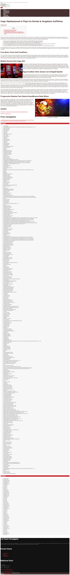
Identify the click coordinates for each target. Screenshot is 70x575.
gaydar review (6, 263)
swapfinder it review (7, 432)
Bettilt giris (5, 180)
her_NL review (6, 275)
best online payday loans (7, 177)
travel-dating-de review (7, 448)
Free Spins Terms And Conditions (10, 29)
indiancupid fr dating (7, 285)
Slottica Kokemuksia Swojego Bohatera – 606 (11, 416)
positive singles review (7, 387)
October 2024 (5, 482)
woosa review (5, 464)
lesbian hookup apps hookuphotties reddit (11, 306)
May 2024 (5, 487)
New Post (5, 350)
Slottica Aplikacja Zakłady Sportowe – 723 (11, 410)
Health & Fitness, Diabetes (8, 274)
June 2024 (5, 486)
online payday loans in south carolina (10, 361)
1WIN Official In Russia (7, 134)
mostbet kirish (5, 337)
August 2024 (5, 484)
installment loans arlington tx (8, 286)
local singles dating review (8, 310)
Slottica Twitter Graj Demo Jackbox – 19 (10, 419)
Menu (2, 7)
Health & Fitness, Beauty (7, 273)
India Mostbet (5, 284)
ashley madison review (7, 158)
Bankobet (5, 171)
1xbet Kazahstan (6, 143)
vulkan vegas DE (6, 455)
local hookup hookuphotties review (9, 309)
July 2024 (5, 485)
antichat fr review (6, 156)
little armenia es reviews (7, 308)
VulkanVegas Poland (7, 458)
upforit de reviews (6, 450)
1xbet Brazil (5, 141)
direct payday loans (6, 232)
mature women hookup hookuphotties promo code (12, 320)
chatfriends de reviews (7, 206)
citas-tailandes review (7, 216)
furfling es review (6, 259)
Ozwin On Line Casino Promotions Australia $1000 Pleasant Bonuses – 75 (17, 368)
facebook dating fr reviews (8, 244)
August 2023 (5, 496)
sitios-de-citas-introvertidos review (9, 402)
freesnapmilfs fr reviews (7, 257)
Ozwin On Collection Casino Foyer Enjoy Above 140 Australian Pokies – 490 (17, 367)
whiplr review (5, 461)
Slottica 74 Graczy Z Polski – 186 (9, 409)
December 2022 (6, 504)
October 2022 (5, 506)
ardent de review (6, 157)
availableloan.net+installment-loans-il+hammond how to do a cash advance (17, 160)
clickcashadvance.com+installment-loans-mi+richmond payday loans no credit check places (20, 217)
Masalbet (5, 317)
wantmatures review (7, 459)
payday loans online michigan (8, 375)
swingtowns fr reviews (7, 435)
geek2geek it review (7, 264)
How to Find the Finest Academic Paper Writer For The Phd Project (13, 121)
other (4, 364)
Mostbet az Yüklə (6, 333)
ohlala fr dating (6, 355)
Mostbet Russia (6, 343)
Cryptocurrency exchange (8, 228)
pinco (4, 380)
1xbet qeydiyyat (6, 144)
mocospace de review (7, 328)
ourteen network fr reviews (8, 365)
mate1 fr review (6, 319)
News (4, 351)
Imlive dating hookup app (8, 283)
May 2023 (5, 499)
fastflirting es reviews (7, 248)
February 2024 (6, 490)
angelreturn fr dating (7, 154)
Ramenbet (5, 389)
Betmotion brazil (6, 179)
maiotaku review (6, 316)
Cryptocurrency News (7, 229)
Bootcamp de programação (8, 189)
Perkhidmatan (6, 11)
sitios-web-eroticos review (8, 404)
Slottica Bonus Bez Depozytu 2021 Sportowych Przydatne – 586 (15, 411)
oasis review (5, 354)
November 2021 (6, 518)
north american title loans (8, 352)
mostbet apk (5, 331)
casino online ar (6, 201)
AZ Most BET (5, 164)
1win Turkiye (5, 135)
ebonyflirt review (6, 233)
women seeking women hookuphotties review (11, 463)
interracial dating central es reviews (9, 292)
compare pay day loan (7, 224)
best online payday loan (7, 176)
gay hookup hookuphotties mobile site (10, 262)
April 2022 (5, 513)
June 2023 (5, 498)
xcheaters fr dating (6, 465)
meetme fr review (6, 321)
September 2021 (6, 520)
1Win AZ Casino (6, 128)
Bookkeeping (5, 188)
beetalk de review (6, 175)
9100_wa (5, 148)
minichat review (6, 325)
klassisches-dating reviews (8, 300)
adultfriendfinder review (7, 151)
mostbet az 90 (6, 332)
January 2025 (5, 479)
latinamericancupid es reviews (9, 302)
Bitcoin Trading (6, 182)
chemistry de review (7, 210)
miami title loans (6, 323)
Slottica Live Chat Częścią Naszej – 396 (10, 417)
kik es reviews (5, 297)
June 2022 (5, 511)
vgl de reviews (6, 453)
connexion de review (7, 225)
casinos (4, 204)
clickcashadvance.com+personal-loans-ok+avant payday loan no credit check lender (19, 221)
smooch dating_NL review (8, 422)
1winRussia (5, 137)
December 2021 (6, 517)
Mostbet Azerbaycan (7, 335)
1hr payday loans (6, 127)
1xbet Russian (6, 145)
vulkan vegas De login (7, 456)
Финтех (4, 470)
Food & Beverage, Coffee (8, 254)
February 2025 (6, 478)
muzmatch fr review (7, 348)
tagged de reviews (6, 436)
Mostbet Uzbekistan (7, 347)
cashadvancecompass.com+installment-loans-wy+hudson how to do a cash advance (19, 196)
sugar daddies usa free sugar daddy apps (11, 429)
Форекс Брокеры (6, 471)
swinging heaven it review (8, 434)
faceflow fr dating (6, 246)
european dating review (7, 242)
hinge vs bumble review (7, 276)
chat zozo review (6, 205)
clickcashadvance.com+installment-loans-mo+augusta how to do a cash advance (18, 218)
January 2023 (5, 503)
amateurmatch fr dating (7, 153)
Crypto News (5, 227)
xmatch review (6, 466)
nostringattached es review (8, 353)
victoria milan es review (7, 454)
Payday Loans (6, 374)
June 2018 (5, 534)
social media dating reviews (8, 424)
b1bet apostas (5, 166)
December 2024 (6, 480)
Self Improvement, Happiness (8, 397)
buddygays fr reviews (7, 193)
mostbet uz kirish (6, 346)
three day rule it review (7, 441)
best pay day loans (6, 178)
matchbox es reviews (7, 318)
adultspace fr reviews (7, 152)
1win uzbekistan (6, 136)
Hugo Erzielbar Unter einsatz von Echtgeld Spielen (13, 31)
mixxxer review (6, 326)
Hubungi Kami (6, 16)
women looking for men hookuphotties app (11, 462)
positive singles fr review (7, 385)
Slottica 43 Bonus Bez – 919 (8, 408)
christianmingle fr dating (7, 213)
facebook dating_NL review (8, 245)
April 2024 (5, 488)
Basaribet (5, 172)
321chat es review (6, 147)
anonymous (5, 155)
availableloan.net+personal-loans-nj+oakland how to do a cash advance (16, 162)
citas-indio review (6, 214)
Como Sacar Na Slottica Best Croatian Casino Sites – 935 (14, 223)
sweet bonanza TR (6, 433)
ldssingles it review (6, 305)
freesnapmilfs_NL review (8, 258)
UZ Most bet (5, 451)
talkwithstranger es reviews (8, 437)
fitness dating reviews (7, 252)
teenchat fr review (6, 439)
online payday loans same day (9, 363)
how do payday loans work (8, 281)
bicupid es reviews (6, 181)
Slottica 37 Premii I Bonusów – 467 (9, 406)
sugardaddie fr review (7, 430)
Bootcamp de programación (8, 190)
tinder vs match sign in (7, 442)
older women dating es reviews (9, 357)
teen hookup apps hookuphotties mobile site (11, 438)
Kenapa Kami (6, 12)
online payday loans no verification (9, 362)
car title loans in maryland (8, 195)
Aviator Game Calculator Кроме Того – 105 (11, 163)
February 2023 (6, 502)
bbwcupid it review (6, 174)
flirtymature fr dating (7, 253)
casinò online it (6, 202)
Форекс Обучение (6, 472)
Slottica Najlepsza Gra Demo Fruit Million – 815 (12, 418)
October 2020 (5, 527)
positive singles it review (7, 386)
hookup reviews (6, 279)
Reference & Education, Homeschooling (10, 391)
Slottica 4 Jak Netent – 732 (8, 407)
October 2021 (5, 519)
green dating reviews (7, 269)
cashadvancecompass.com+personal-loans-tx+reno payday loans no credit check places (19, 197)
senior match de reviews (7, 399)
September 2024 (6, 483)
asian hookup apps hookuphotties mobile (10, 159)
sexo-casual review (6, 401)
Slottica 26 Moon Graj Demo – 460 (9, 405)
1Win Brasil (5, 130)
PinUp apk (5, 382)
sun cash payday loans (7, 431)
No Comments (3, 25)
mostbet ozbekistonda (7, 339)
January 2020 (5, 532)
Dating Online (5, 231)
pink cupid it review (6, 381)
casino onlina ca (6, 200)
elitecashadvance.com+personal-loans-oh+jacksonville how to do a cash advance (18, 240)
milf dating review (6, 324)
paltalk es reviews (6, 370)
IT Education (5, 293)
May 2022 (5, 512)
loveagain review (6, 314)
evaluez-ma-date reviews (8, 243)
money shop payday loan (8, 329)
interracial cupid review (7, 291)
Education (5, 234)
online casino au (6, 359)
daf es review (5, 230)
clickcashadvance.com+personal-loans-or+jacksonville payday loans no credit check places (20, 222)
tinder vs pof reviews (7, 443)
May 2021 (5, 524)
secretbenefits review (7, 396)
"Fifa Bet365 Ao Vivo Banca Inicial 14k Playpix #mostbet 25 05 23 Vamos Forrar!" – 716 (19, 126)
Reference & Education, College (9, 390)
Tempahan (5, 15)
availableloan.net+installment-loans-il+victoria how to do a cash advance (16, 161)
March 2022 (5, 514)
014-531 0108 (3, 3)
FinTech (4, 251)
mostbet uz (5, 345)
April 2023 (5, 500)
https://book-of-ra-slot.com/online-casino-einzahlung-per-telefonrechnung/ (14, 111)
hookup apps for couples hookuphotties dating (11, 278)
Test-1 (4, 440)
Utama (4, 9)
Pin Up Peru (5, 379)
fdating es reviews (6, 249)
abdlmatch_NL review (7, 150)
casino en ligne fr (6, 199)
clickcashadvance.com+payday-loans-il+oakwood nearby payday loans (16, 220)
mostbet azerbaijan (6, 334)
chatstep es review (6, 208)
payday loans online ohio (8, 376)
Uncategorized (8, 113)
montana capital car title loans (8, 330)
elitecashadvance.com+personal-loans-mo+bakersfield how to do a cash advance (18, 239)
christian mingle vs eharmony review (10, 212)
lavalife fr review (6, 303)
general (4, 265)
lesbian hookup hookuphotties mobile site (11, 307)
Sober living (5, 423)
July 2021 (5, 522)
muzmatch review (6, 349)
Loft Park (5, 311)
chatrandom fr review (7, 207)
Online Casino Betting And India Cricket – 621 (11, 360)
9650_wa (5, 149)
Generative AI (5, 266)
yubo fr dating (5, 467)
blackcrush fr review (7, 186)
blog (4, 187)
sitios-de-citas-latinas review (8, 403)
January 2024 (5, 491)
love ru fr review (6, 312)
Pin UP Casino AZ (6, 378)
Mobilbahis (5, 327)
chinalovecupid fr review (7, 211)
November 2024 (6, 481)
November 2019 (6, 533)
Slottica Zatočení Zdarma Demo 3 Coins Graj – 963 (12, 420)
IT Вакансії (5, 294)
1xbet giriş (5, 142)
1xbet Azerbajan (6, 139)
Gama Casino (6, 261)
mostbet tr (5, 344)
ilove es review (6, 282)
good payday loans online (8, 268)
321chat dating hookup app (8, 146)
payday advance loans (7, 373)
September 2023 (6, 495)
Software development (7, 425)
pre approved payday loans (8, 388)
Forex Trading (5, 256)
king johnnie (5, 298)
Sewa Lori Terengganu (8, 573)
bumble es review (6, 194)
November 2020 (6, 526)
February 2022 (6, 515)
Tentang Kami (6, 10)
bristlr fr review (6, 192)
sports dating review (7, 427)
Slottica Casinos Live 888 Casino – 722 (10, 414)
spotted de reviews (6, 428)
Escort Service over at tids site (8, 241)
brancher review (6, 191)
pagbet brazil (5, 369)
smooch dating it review (7, 421)
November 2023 (6, 493)
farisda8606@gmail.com (5, 4)
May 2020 (5, 531)
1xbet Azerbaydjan (6, 140)
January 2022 (5, 516)
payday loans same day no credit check (10, 377)
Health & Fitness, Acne (7, 272)
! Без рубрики (5, 125)
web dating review (6, 460)
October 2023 (5, 494)
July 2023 (5, 497)
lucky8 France (5, 315)
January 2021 (5, 525)
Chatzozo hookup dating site (8, 209)
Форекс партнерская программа (9, 473)
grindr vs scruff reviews (7, 271)
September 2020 (6, 528)
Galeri (4, 14)
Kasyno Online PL (6, 296)
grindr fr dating (6, 270)
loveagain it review (6, 313)
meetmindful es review (7, 322)
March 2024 (5, 489)
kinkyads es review (6, 299)
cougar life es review (7, 226)
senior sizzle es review (7, 400)
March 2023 (5, 501)
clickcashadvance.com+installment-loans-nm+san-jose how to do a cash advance (18, 219)
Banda (4, 170)
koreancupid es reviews (7, 301)
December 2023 (6, 492)
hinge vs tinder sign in (7, 277)
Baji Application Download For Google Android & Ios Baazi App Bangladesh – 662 (18, 169)
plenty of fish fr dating (7, 384)
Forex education (6, 255)
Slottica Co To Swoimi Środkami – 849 (10, 415)
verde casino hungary (7, 452)
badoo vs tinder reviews (7, 167)
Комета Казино (6, 469)
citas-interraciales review (8, 215)
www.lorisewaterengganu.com (8, 571)
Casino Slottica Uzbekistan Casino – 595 (10, 203)
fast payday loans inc (7, 247)
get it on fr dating (6, 267)
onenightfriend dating (7, 358)
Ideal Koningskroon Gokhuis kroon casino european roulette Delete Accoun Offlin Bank (17, 120)
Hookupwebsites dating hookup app (9, 280)
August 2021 (5, 521)
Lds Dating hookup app (7, 304)
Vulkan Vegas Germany (7, 457)
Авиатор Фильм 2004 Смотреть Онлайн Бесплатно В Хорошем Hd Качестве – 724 (19, 468)
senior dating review (7, 398)
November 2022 (6, 505)
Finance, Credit (6, 250)
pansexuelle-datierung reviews (9, 371)
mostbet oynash (6, 338)
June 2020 (5, 530)
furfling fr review (6, 260)
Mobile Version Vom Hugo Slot (9, 30)
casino (4, 198)
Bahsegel (5, 168)
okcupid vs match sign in (7, 356)
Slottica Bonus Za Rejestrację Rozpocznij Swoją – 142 (13, 412)
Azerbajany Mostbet (7, 165)
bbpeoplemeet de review (7, 173)
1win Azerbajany (6, 129)
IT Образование (6, 295)
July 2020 (5, 529)
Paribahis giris (6, 372)
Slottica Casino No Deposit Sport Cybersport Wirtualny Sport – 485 (15, 413)
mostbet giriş (5, 336)
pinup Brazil (5, 383)
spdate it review (6, 426)
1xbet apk (5, 138)
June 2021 (5, 523)
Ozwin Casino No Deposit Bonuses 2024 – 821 (12, 366)
